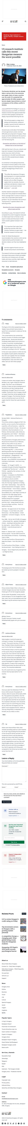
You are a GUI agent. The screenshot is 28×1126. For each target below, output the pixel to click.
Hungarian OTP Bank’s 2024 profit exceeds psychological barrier (10, 949)
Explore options (13, 815)
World (3, 1005)
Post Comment (6, 802)
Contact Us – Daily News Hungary (11, 966)
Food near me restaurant (9, 1026)
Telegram (4, 1061)
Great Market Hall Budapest (10, 1042)
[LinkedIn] (2, 1123)
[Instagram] (8, 1123)
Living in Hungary (7, 1021)
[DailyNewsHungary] (14, 21)
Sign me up (14, 842)
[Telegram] (18, 1123)
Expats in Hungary (7, 1034)
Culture (4, 1000)
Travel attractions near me (9, 1029)
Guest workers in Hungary (9, 1031)
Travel (3, 994)
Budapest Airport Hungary (9, 1039)
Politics (4, 989)
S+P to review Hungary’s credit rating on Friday (10, 920)
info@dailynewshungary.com (10, 1098)
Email (17, 787)
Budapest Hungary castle (9, 1045)
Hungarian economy (8, 269)
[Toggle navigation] (3, 21)
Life (3, 997)
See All (24, 913)
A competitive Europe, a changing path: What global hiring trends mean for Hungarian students (10, 940)
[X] (10, 1123)
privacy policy (16, 845)
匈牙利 (3, 1013)
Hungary (17, 269)
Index (3, 108)
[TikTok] (13, 1123)
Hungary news (6, 986)
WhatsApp (5, 1058)
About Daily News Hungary (9, 964)
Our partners (5, 973)
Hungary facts (6, 1037)
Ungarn (4, 1007)
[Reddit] (21, 1123)
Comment (5, 766)
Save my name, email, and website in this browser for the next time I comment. (14, 795)
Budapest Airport (6, 1024)
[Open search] (25, 21)
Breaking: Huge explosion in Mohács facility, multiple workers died (13, 36)
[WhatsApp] (16, 1123)
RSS (3, 1066)
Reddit (4, 1063)
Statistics (4, 273)
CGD (13, 188)
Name (4, 787)
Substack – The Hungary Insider (11, 1069)
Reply (4, 364)
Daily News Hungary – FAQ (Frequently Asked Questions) (13, 969)
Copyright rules (6, 1080)
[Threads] (24, 1123)
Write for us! (5, 975)
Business (4, 992)
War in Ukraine (21, 273)
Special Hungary (6, 1002)
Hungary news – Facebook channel (11, 1071)
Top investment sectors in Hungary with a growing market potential (10, 929)
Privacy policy (6, 1082)
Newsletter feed (6, 1056)
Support (4, 978)
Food (7, 266)
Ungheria (4, 1010)
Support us (11, 862)
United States (12, 273)
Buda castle (5, 1047)
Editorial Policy (6, 1085)
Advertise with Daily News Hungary (12, 1088)
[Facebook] (5, 1123)
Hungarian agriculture (16, 266)
